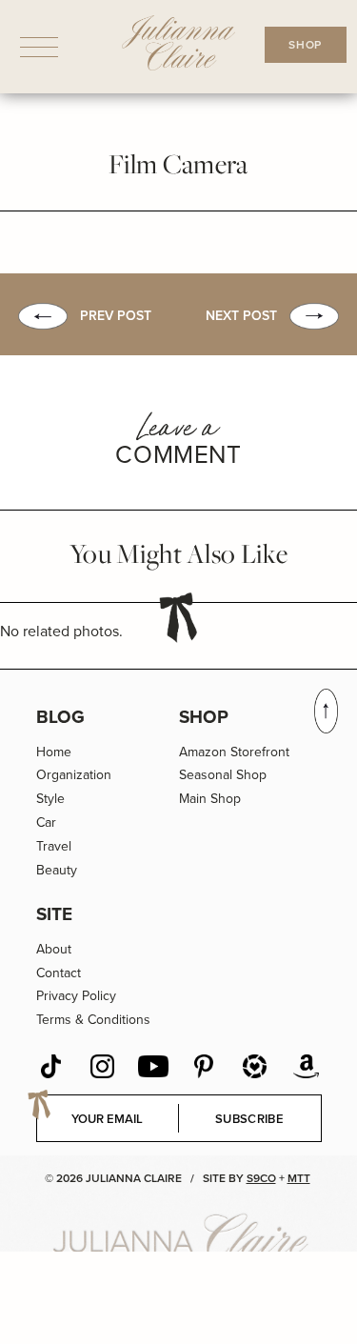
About (53, 949)
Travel (53, 846)
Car (46, 822)
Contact (58, 973)
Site (54, 914)
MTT (299, 1178)
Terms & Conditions (93, 1020)
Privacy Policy (76, 996)
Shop (203, 717)
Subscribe (249, 1119)
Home (53, 752)
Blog (60, 717)
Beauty (56, 870)
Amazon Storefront (234, 752)
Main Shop (210, 799)
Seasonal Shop (223, 775)
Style (50, 799)
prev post (115, 316)
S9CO (261, 1178)
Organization (73, 775)
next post (241, 316)
